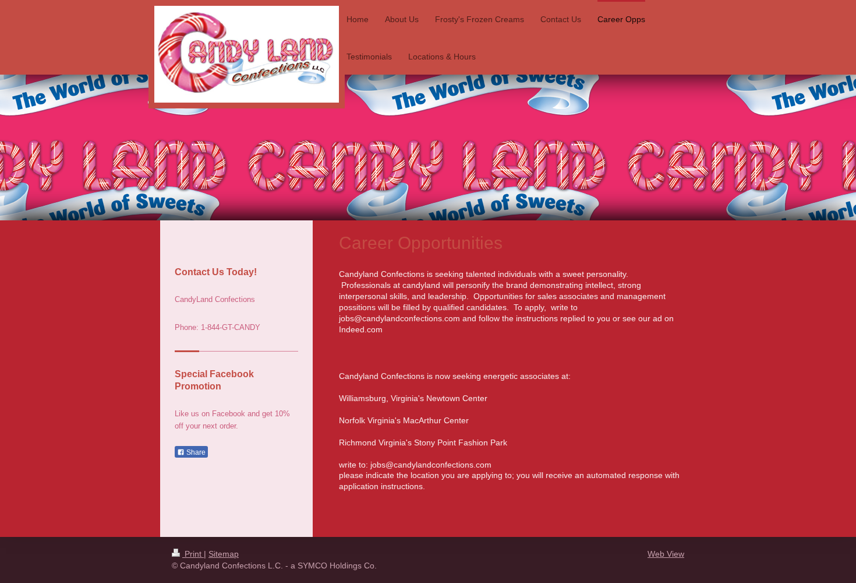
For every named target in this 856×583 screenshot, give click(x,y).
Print (193, 554)
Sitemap (223, 554)
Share (195, 452)
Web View (666, 554)
